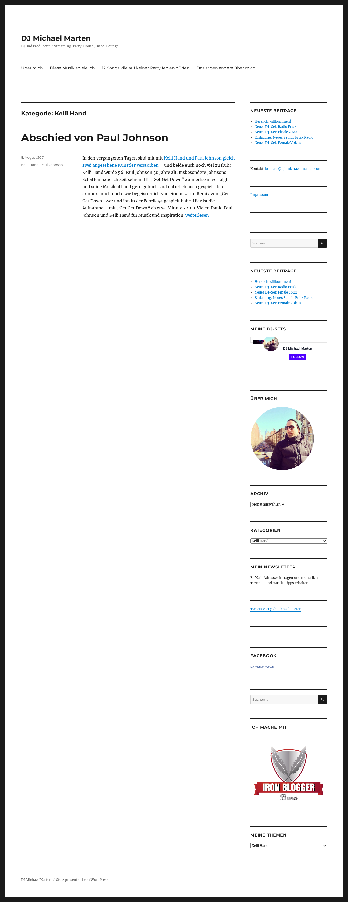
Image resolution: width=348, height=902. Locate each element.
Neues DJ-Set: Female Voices (278, 143)
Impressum (259, 195)
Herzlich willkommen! (273, 121)
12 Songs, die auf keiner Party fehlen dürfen (146, 67)
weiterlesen (197, 215)
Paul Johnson (51, 165)
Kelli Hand (30, 165)
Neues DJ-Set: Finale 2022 (276, 132)
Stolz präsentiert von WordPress (82, 880)
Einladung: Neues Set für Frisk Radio (284, 137)
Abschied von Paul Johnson (94, 137)
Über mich (32, 67)
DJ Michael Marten (56, 38)
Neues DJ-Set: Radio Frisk (275, 127)
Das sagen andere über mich (226, 67)
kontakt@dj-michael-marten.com (293, 169)
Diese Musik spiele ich (72, 67)
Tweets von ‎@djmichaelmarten (275, 609)
